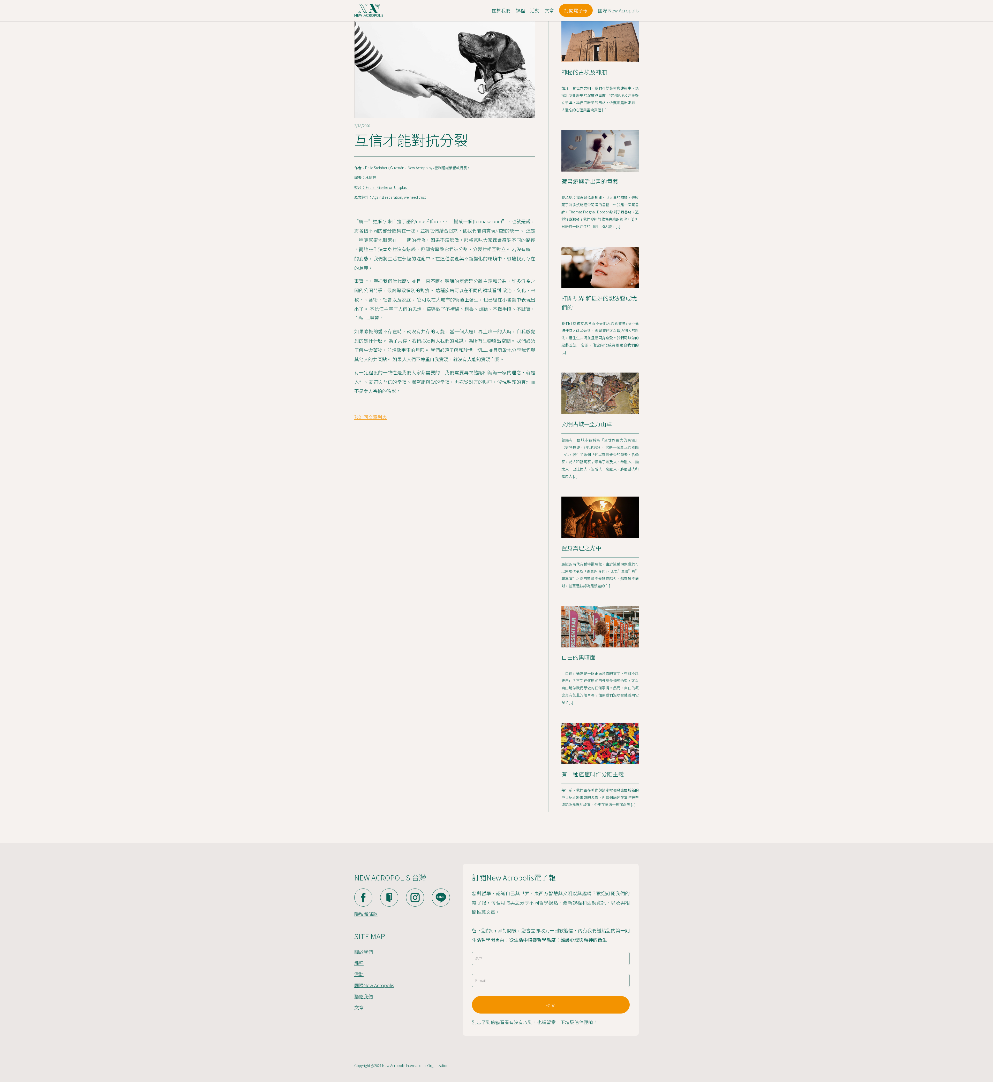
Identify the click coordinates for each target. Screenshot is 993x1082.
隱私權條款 (366, 913)
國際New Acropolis (374, 985)
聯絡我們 (363, 996)
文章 (359, 1007)
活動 (359, 974)
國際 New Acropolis (618, 10)
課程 (359, 963)
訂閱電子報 (576, 10)
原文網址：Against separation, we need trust (390, 197)
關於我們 (363, 951)
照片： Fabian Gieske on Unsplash (381, 187)
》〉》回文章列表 (370, 417)
